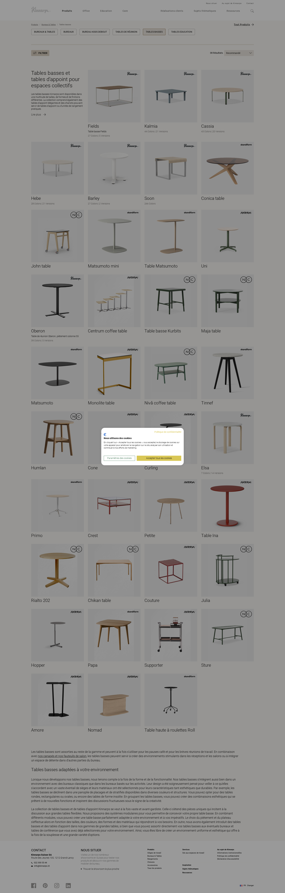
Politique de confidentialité (167, 432)
